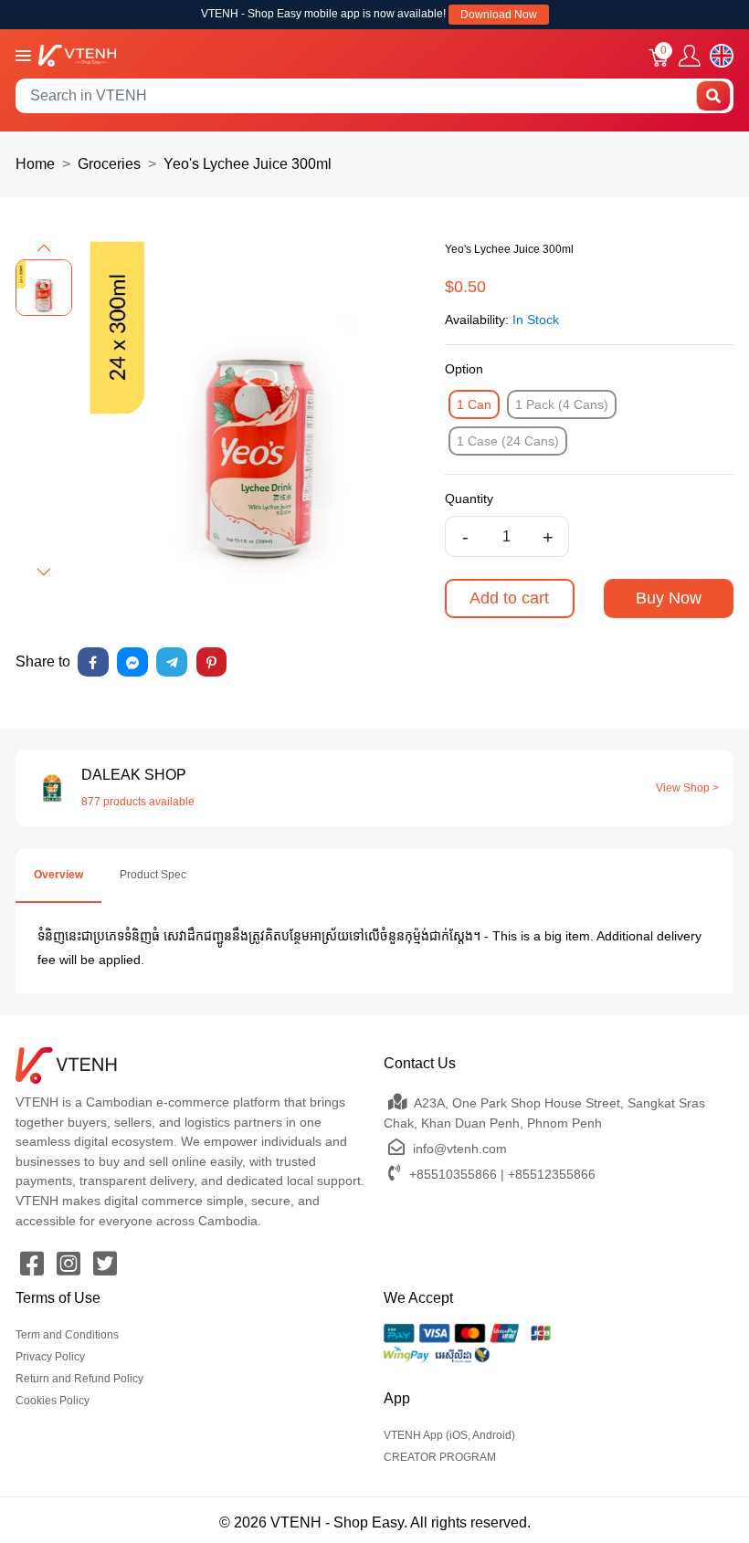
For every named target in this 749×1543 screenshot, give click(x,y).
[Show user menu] (689, 56)
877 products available (138, 801)
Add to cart (509, 598)
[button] (44, 248)
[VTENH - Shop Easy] (77, 54)
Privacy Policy (50, 1356)
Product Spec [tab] (153, 874)
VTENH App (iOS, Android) (449, 1435)
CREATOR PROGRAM (440, 1457)
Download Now (498, 14)
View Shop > (687, 788)
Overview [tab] (58, 874)
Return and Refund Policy (79, 1378)
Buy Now (669, 598)
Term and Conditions (67, 1334)
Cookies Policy (53, 1400)
